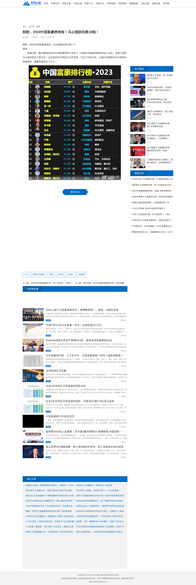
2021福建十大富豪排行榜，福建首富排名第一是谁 (159, 149)
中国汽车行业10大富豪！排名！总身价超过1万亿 (74, 325)
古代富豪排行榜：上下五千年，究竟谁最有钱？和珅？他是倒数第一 (84, 355)
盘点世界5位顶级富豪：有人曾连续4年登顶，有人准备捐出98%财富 (85, 446)
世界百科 (122, 3)
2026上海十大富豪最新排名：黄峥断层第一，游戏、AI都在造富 (82, 309)
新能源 (82, 274)
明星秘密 (133, 3)
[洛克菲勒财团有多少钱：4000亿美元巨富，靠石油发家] (137, 103)
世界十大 (89, 3)
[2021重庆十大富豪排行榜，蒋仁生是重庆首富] (137, 127)
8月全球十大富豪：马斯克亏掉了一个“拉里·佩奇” (97, 490)
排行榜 (166, 3)
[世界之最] (32, 6)
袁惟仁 (71, 274)
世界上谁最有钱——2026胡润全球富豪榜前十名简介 (99, 532)
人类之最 (144, 3)
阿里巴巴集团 (39, 274)
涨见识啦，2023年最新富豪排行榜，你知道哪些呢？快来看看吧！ (112, 283)
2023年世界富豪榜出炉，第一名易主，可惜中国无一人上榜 (57, 283)
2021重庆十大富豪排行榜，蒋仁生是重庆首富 (159, 124)
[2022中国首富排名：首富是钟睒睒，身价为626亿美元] (137, 91)
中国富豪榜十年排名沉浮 (60, 416)
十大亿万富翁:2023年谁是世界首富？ (148, 208)
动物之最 (156, 3)
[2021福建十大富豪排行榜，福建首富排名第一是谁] (137, 151)
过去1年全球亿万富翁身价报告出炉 (66, 385)
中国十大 (100, 3)
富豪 (38, 26)
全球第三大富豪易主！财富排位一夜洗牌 (94, 485)
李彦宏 (61, 274)
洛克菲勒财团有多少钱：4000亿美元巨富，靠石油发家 (159, 101)
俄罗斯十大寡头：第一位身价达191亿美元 (160, 76)
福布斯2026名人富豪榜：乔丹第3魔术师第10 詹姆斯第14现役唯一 (83, 431)
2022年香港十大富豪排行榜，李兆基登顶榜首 (152, 196)
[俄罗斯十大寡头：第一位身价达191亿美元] (137, 79)
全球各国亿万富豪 (56, 370)
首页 (46, 3)
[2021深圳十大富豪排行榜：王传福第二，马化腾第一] (137, 139)
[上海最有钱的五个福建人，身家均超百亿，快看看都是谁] (137, 163)
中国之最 (77, 3)
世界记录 (55, 3)
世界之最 (66, 3)
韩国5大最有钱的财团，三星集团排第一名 (150, 202)
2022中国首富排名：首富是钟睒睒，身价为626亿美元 (159, 88)
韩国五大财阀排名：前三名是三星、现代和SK (160, 112)
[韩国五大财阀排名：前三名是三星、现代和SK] (137, 115)
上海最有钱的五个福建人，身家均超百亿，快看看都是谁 (160, 161)
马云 (26, 274)
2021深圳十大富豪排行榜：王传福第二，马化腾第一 (159, 137)
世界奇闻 (111, 3)
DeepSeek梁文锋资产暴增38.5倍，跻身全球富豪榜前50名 (79, 340)
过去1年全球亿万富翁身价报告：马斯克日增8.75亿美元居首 (80, 401)
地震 (51, 274)
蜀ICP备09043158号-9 (98, 582)
